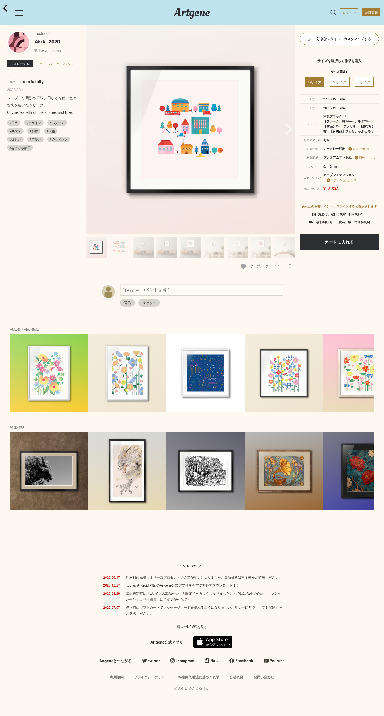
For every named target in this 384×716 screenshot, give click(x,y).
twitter (154, 660)
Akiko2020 (47, 41)
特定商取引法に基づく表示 (198, 676)
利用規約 (117, 676)
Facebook (244, 660)
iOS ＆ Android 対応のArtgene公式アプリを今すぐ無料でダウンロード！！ (183, 585)
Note (214, 660)
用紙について (367, 157)
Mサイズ (340, 81)
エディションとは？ (344, 180)
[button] (288, 129)
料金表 (246, 577)
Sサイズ (315, 81)
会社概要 (236, 676)
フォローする (19, 63)
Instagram (185, 660)
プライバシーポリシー (151, 676)
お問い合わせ (264, 676)
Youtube (277, 660)
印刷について (361, 148)
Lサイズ (364, 81)
